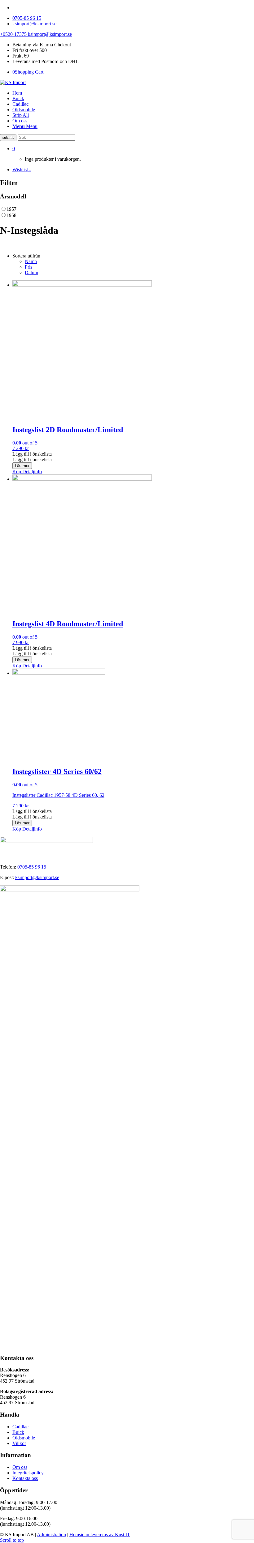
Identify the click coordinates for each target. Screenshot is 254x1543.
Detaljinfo (31, 471)
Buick (18, 1432)
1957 (11, 209)
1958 (11, 215)
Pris (28, 267)
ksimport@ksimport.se (34, 23)
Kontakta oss (25, 1478)
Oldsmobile (23, 1437)
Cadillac (20, 1426)
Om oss (19, 1467)
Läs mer (22, 465)
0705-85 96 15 (26, 18)
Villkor (19, 1443)
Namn (31, 261)
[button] (32, 454)
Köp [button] (16, 471)
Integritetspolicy (28, 1472)
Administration (51, 1534)
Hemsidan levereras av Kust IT (99, 1534)
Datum (31, 272)
